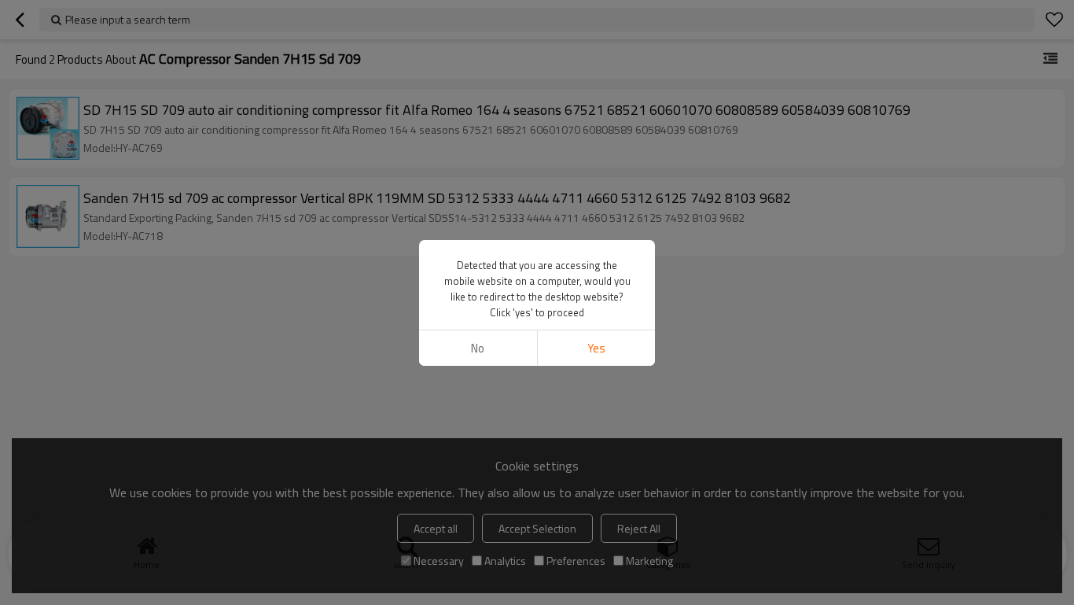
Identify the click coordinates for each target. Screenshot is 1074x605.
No (477, 348)
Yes (596, 348)
